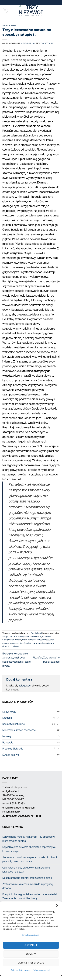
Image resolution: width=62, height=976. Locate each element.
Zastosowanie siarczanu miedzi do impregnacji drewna (27, 886)
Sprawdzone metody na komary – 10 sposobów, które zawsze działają (28, 838)
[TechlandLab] (31, 10)
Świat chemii (9, 25)
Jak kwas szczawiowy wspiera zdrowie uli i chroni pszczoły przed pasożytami (29, 859)
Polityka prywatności (41, 970)
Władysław (48, 43)
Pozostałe (7, 742)
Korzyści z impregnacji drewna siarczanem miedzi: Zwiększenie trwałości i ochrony (29, 896)
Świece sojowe (10, 754)
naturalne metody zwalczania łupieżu (25, 636)
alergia (5, 636)
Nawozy (6, 736)
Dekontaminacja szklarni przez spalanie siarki (27, 877)
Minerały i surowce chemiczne (19, 730)
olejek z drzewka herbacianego (35, 639)
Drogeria (7, 717)
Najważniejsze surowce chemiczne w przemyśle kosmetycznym (29, 849)
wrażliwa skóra (39, 643)
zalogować (25, 685)
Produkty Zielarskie (12, 748)
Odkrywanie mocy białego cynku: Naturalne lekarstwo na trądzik (26, 869)
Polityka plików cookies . (21, 970)
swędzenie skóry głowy (22, 643)
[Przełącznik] (58, 718)
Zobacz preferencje (31, 962)
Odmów (31, 953)
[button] (57, 905)
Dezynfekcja (9, 711)
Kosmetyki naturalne (13, 723)
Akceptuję (31, 945)
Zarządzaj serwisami (30, 935)
